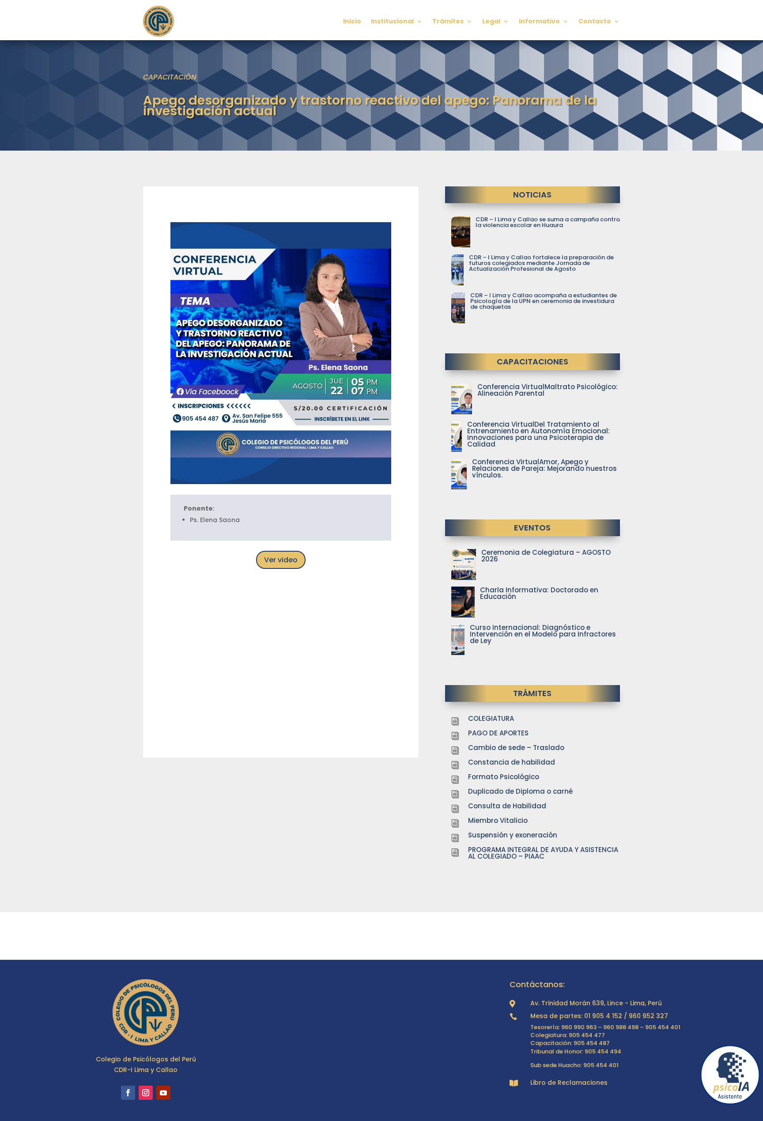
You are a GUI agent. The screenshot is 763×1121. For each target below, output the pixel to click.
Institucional (392, 21)
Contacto (594, 21)
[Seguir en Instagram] (146, 1093)
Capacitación (169, 77)
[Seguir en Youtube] (163, 1093)
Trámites (448, 21)
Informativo (539, 21)
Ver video (281, 560)
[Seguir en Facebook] (128, 1093)
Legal (491, 21)
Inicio (352, 21)
